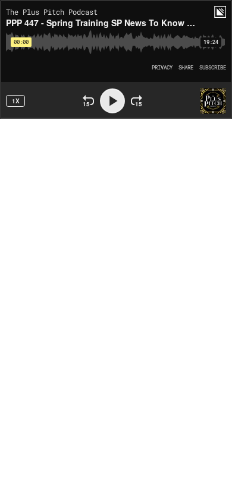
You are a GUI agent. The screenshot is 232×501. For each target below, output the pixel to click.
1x (16, 101)
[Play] (112, 100)
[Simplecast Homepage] (220, 12)
